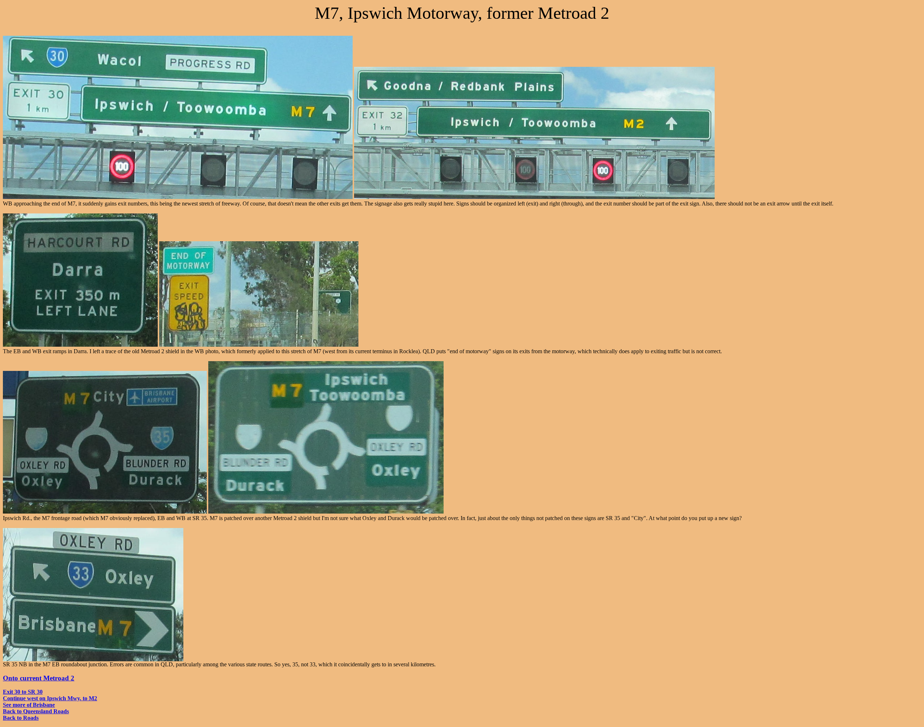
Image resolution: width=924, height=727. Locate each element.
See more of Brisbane (29, 705)
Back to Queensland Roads (36, 711)
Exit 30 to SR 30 (23, 692)
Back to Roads (21, 718)
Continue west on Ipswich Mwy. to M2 (50, 698)
